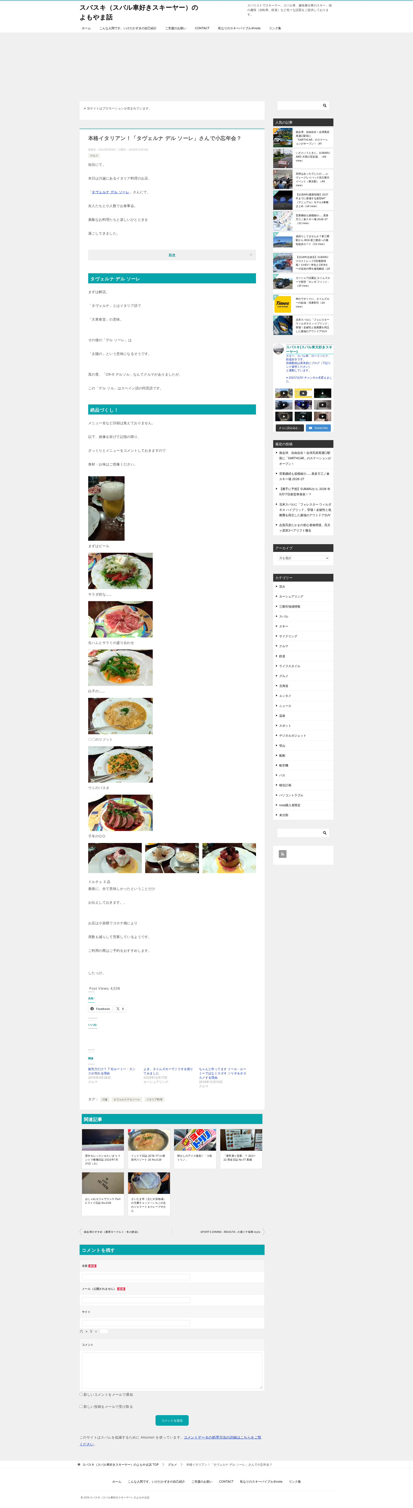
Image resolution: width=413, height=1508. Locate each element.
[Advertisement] (206, 65)
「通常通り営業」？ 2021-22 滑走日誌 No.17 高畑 (239, 1157)
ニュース (285, 706)
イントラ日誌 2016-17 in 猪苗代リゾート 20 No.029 (148, 1157)
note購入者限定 (290, 805)
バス (282, 775)
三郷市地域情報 (289, 606)
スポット (285, 725)
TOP (120, 1464)
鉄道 (282, 656)
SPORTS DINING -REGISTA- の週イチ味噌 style (230, 1231)
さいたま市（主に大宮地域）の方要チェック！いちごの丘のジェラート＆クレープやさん (148, 1204)
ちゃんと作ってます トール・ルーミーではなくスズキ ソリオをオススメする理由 (222, 1073)
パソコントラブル (291, 795)
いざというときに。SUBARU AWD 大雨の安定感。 (313, 156)
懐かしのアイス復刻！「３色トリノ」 (194, 1157)
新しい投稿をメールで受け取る (108, 1406)
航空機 (283, 765)
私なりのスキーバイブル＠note (239, 28)
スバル (283, 616)
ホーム (86, 28)
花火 (282, 586)
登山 (282, 745)
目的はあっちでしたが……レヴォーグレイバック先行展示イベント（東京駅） (312, 179)
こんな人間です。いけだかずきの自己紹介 (128, 28)
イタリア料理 (154, 1099)
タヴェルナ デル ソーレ (110, 192)
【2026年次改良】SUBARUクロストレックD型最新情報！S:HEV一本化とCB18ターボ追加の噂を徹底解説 (313, 262)
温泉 (282, 715)
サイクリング (288, 636)
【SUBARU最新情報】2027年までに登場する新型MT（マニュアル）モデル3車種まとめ (312, 200)
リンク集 (275, 28)
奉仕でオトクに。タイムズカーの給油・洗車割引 (312, 302)
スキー (283, 626)
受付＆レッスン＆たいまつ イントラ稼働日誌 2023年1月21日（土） (103, 1159)
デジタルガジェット (292, 735)
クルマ (283, 646)
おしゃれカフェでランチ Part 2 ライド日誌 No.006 (102, 1200)
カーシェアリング (291, 596)
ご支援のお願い (175, 28)
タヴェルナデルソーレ (127, 1099)
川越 (105, 1099)
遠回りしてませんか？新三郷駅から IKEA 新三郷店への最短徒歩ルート (312, 240)
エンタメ (285, 695)
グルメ (94, 155)
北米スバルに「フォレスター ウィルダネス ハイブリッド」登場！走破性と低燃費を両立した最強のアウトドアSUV (313, 325)
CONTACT (202, 28)
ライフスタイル (289, 666)
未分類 (283, 815)
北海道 (283, 686)
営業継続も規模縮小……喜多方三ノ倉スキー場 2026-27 (312, 219)
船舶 (282, 755)
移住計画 (285, 785)
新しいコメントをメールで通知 (108, 1394)
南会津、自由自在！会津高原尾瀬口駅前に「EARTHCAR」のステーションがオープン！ (312, 137)
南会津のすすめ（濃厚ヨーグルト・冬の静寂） (112, 1231)
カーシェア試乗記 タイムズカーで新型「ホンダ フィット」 (313, 281)
